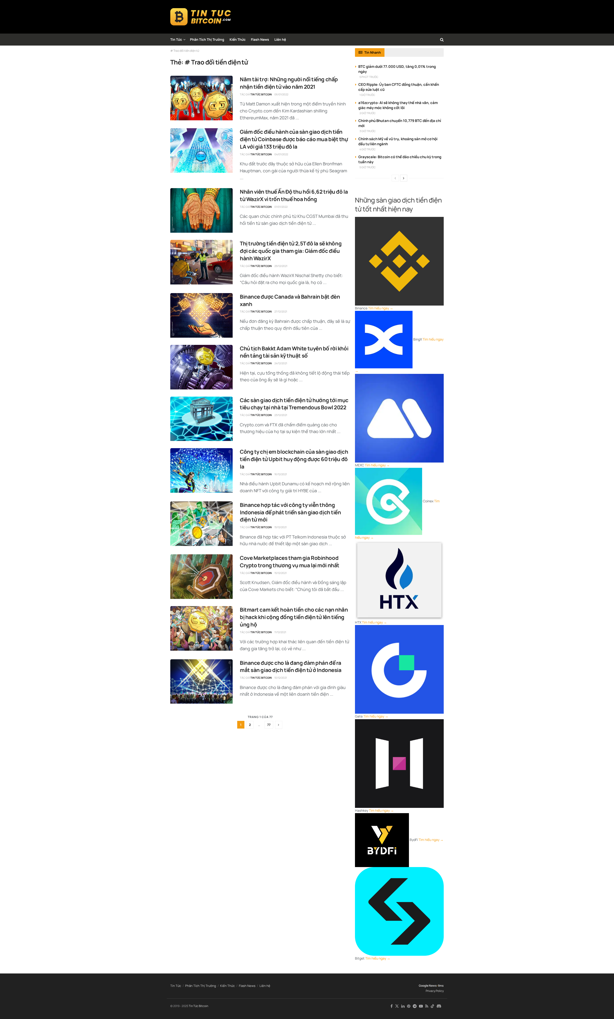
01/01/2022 (281, 206)
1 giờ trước (367, 95)
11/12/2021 (280, 632)
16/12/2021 (280, 474)
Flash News (260, 39)
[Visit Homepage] (200, 16)
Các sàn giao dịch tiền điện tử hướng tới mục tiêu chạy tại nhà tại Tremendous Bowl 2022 (294, 404)
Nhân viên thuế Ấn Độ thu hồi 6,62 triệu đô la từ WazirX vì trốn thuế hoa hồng (294, 195)
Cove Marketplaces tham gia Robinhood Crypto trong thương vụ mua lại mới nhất (289, 561)
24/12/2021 (280, 363)
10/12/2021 (280, 677)
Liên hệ (280, 39)
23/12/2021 (280, 415)
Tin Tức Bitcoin (261, 94)
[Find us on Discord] (439, 1006)
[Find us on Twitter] (397, 1006)
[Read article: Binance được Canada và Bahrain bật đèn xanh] (201, 315)
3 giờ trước (368, 131)
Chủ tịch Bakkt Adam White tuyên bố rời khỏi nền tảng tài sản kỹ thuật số (294, 352)
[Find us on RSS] (426, 1006)
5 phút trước (369, 77)
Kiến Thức (238, 39)
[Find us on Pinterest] (408, 1006)
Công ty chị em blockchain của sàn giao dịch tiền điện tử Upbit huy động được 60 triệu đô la (294, 459)
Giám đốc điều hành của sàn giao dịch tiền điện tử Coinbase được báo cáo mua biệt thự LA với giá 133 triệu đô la (294, 139)
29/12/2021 (280, 266)
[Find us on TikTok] (432, 1006)
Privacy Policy (435, 991)
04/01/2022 (281, 154)
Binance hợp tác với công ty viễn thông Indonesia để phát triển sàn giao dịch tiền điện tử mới (290, 512)
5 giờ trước (368, 167)
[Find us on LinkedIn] (403, 1006)
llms (441, 986)
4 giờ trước (368, 149)
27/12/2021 (280, 311)
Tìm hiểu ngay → (380, 308)
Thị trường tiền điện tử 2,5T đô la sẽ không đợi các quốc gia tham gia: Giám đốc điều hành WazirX (291, 251)
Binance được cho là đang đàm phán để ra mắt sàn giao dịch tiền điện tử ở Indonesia (291, 666)
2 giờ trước (368, 113)
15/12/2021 (280, 527)
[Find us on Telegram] (415, 1006)
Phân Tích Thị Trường (207, 39)
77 (269, 725)
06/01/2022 (281, 94)
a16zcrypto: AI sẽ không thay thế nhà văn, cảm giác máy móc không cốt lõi (398, 105)
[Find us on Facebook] (391, 1006)
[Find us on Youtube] (421, 1006)
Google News (428, 986)
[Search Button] (442, 40)
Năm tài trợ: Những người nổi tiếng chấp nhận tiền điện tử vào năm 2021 (289, 83)
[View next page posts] (403, 178)
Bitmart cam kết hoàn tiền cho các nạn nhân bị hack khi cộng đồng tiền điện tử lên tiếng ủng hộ (294, 617)
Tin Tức (176, 39)
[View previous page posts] (395, 178)
